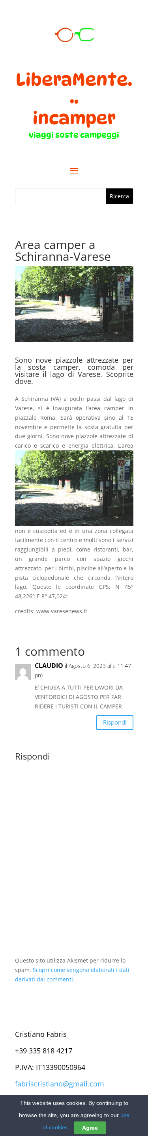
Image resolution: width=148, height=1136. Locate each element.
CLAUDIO (49, 665)
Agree (90, 1128)
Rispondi (115, 722)
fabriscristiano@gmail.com (59, 1083)
